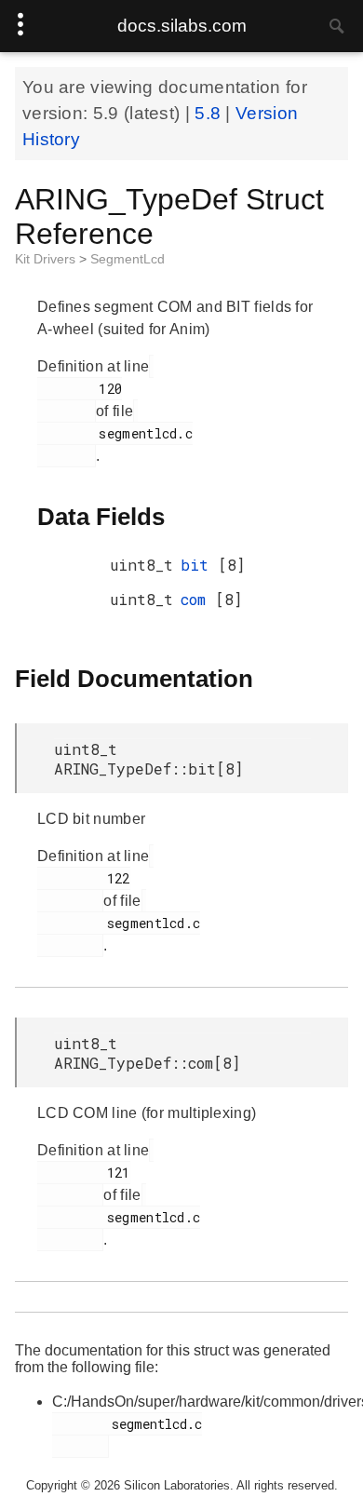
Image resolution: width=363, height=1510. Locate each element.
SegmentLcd (127, 258)
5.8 (210, 113)
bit (199, 564)
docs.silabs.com (182, 25)
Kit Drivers (47, 258)
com (198, 599)
